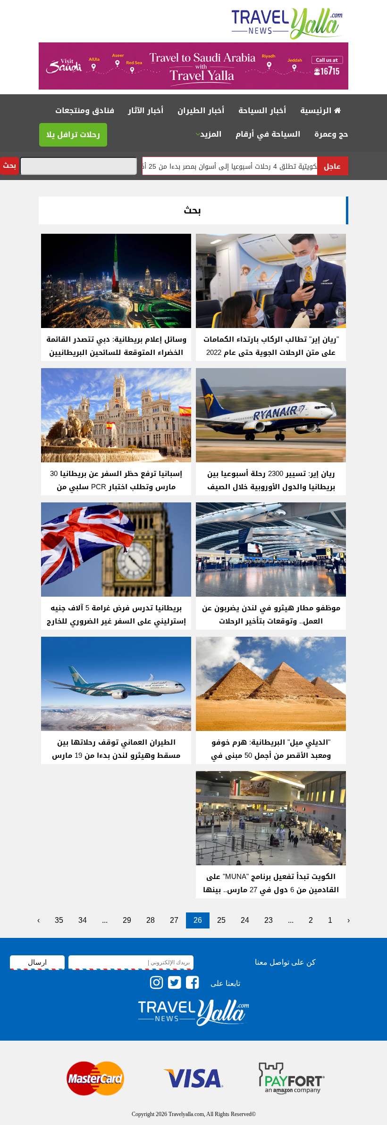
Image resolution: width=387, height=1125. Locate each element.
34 (82, 920)
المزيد (211, 134)
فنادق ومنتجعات (84, 110)
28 (150, 920)
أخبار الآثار (146, 110)
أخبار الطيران (201, 110)
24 (245, 920)
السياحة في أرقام (268, 134)
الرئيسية (317, 110)
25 (221, 920)
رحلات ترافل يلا (73, 134)
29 (127, 920)
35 (59, 920)
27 (174, 920)
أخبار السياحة (262, 110)
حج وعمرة (331, 134)
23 (268, 920)
